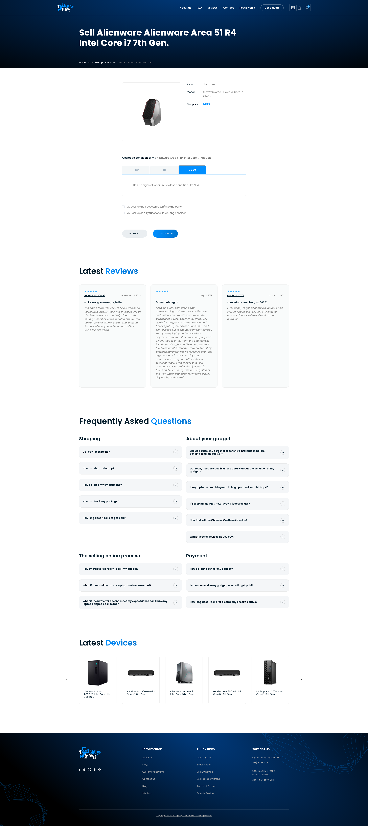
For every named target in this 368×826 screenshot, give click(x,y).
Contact (228, 7)
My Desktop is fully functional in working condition (156, 213)
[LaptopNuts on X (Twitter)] (89, 769)
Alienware (110, 62)
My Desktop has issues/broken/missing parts (154, 206)
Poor (136, 170)
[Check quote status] (292, 7)
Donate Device (205, 793)
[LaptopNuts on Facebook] (79, 769)
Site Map (147, 793)
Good (192, 169)
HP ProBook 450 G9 (94, 295)
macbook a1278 (235, 295)
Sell (89, 62)
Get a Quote (204, 757)
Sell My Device (205, 772)
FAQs (145, 764)
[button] (301, 680)
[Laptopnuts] (65, 10)
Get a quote (272, 7)
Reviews (212, 7)
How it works (247, 7)
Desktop (98, 62)
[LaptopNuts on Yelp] (94, 769)
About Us (147, 757)
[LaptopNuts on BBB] (99, 769)
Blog (144, 786)
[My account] (299, 8)
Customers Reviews (153, 772)
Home (82, 62)
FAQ (199, 7)
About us (185, 7)
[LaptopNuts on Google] (84, 769)
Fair (164, 170)
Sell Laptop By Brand (208, 779)
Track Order (204, 764)
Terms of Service (206, 786)
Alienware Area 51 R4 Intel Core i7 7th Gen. (184, 158)
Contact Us (148, 779)
